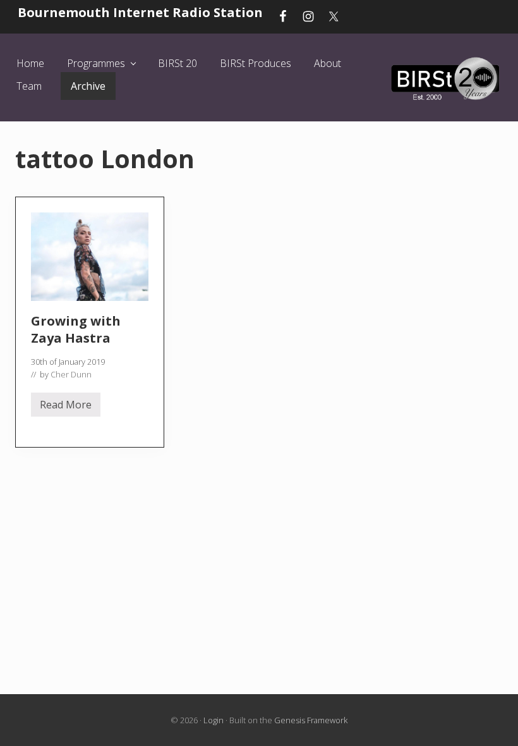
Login (213, 720)
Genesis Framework (310, 720)
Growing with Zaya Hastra (76, 329)
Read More (66, 407)
